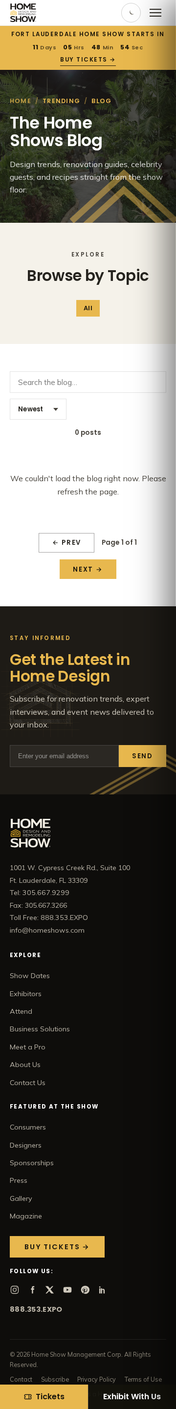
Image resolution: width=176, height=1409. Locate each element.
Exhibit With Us (132, 1396)
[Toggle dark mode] (131, 12)
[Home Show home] (23, 12)
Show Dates (30, 975)
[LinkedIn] (103, 1290)
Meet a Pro (27, 1047)
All (88, 308)
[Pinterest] (85, 1290)
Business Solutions (40, 1029)
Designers (26, 1145)
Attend (21, 1011)
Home (20, 101)
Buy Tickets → (88, 60)
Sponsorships (32, 1162)
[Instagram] (15, 1290)
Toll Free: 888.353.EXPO (49, 917)
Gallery (21, 1198)
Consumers (28, 1127)
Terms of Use (143, 1379)
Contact (21, 1379)
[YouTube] (67, 1290)
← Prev (66, 542)
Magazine (26, 1216)
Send (142, 756)
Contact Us (27, 1082)
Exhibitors (26, 993)
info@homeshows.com (47, 930)
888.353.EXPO (36, 1309)
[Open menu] (155, 12)
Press (18, 1180)
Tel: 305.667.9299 (39, 892)
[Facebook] (32, 1290)
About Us (25, 1064)
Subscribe (55, 1379)
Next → (88, 569)
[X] (50, 1290)
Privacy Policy (96, 1379)
